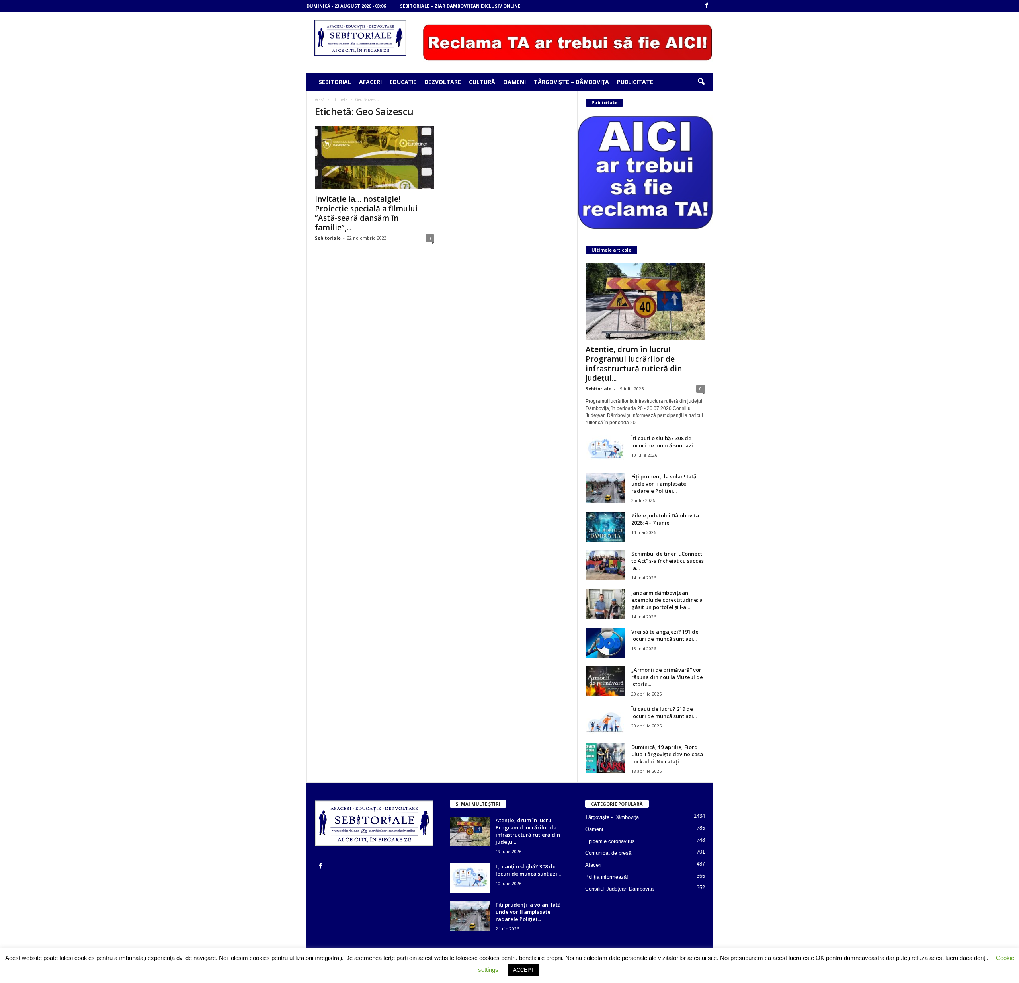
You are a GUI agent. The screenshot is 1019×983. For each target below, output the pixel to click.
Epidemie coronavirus (610, 841)
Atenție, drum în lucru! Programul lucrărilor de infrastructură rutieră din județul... (634, 363)
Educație (403, 82)
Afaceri (370, 82)
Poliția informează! (606, 877)
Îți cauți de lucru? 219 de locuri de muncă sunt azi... (664, 712)
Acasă (320, 99)
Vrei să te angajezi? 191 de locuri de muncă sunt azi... (665, 635)
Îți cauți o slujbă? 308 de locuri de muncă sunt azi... (664, 442)
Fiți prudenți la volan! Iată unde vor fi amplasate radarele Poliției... (664, 483)
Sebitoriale (328, 238)
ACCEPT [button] (523, 970)
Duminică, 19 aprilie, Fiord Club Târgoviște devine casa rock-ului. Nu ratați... (667, 754)
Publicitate (635, 82)
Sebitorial (335, 82)
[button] (701, 82)
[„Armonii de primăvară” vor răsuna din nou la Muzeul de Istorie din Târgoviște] (605, 681)
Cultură (482, 82)
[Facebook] (707, 6)
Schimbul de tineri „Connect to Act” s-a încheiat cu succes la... (667, 560)
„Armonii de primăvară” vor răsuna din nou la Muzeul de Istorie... (667, 677)
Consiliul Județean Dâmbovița (619, 889)
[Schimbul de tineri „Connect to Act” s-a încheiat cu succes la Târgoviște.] (605, 565)
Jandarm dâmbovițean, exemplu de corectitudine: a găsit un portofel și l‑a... (667, 599)
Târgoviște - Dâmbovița (612, 817)
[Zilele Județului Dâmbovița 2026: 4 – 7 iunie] (605, 527)
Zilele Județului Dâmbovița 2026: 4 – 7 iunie (665, 519)
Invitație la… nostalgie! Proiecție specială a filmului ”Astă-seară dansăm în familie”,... (366, 213)
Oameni (514, 82)
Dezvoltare (442, 82)
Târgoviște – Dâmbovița (571, 82)
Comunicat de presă (608, 853)
